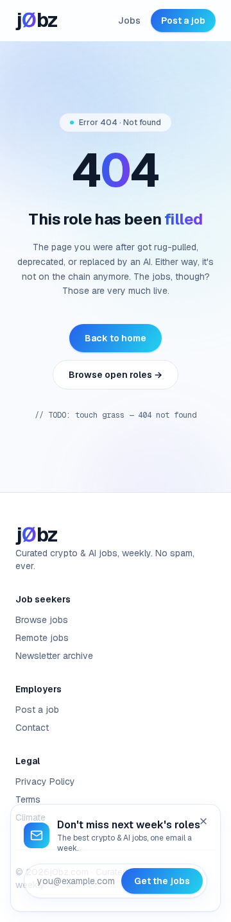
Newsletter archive (54, 656)
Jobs (129, 20)
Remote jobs (42, 638)
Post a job (183, 20)
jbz (36, 20)
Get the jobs (162, 881)
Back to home (115, 338)
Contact (32, 727)
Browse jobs (41, 620)
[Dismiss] (203, 821)
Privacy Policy (45, 781)
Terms (27, 799)
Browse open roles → (115, 374)
